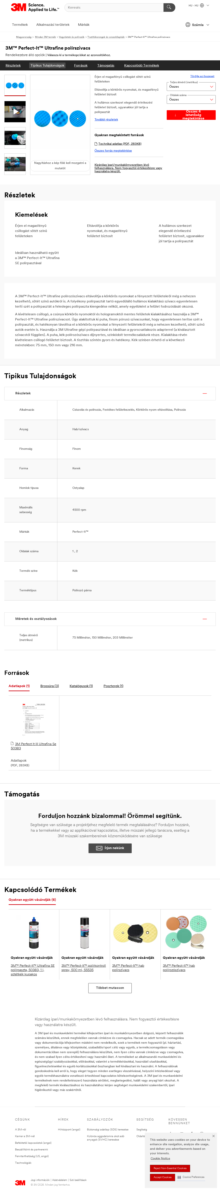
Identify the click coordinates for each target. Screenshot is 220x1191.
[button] (191, 1177)
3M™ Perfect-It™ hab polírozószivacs (179, 968)
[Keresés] (169, 7)
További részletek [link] (106, 119)
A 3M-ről (20, 1129)
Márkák (83, 25)
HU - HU (194, 6)
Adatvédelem (59, 1180)
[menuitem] (13, 65)
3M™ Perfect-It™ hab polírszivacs (128, 968)
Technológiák (23, 1163)
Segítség (141, 1129)
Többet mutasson (110, 988)
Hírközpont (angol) (69, 1129)
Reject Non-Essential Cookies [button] (170, 1168)
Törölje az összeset (202, 76)
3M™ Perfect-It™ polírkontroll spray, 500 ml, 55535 (83, 968)
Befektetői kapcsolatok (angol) (33, 1143)
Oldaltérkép (143, 1136)
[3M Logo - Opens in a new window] (35, 7)
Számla (198, 25)
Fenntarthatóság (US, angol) (32, 1156)
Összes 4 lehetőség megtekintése (193, 115)
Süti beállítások (78, 1180)
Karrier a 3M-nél (25, 1136)
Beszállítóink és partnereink (31, 1149)
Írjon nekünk (114, 848)
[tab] (19, 686)
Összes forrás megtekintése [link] (113, 150)
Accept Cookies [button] (162, 1177)
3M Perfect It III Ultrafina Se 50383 (33, 746)
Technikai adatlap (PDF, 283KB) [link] (119, 144)
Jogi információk (40, 1180)
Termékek (20, 25)
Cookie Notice (160, 1158)
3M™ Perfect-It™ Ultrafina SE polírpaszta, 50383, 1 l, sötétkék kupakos (33, 970)
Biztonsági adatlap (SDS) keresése (107, 1129)
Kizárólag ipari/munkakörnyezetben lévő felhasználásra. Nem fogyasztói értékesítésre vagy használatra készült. (128, 168)
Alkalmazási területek (52, 25)
